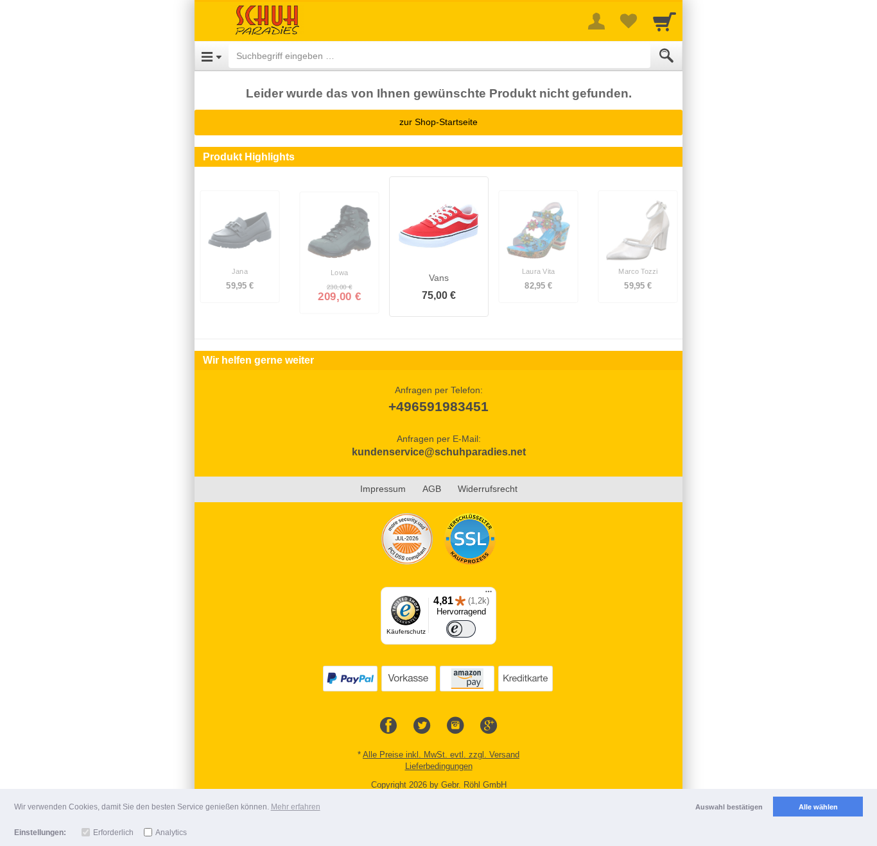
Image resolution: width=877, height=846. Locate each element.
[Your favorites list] (628, 21)
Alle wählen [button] (818, 807)
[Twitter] (421, 726)
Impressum (383, 489)
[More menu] (596, 21)
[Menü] (488, 594)
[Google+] (488, 726)
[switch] (461, 629)
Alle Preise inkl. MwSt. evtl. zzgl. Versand (441, 754)
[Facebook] (388, 726)
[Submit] (666, 55)
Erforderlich (113, 832)
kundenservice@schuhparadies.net (439, 451)
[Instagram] (455, 726)
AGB (431, 489)
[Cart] (664, 21)
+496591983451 (438, 406)
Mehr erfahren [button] (295, 806)
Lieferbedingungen (439, 766)
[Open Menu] (211, 55)
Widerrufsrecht (487, 489)
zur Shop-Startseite (438, 122)
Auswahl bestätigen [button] (729, 807)
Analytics (171, 832)
